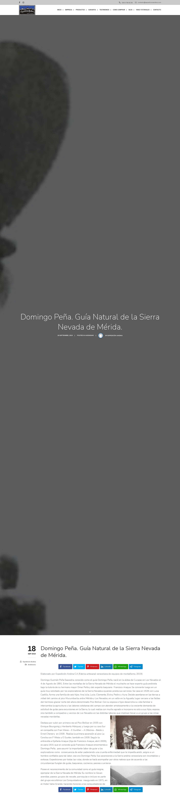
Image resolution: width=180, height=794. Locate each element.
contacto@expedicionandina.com (149, 2)
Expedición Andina (115, 335)
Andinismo (89, 335)
